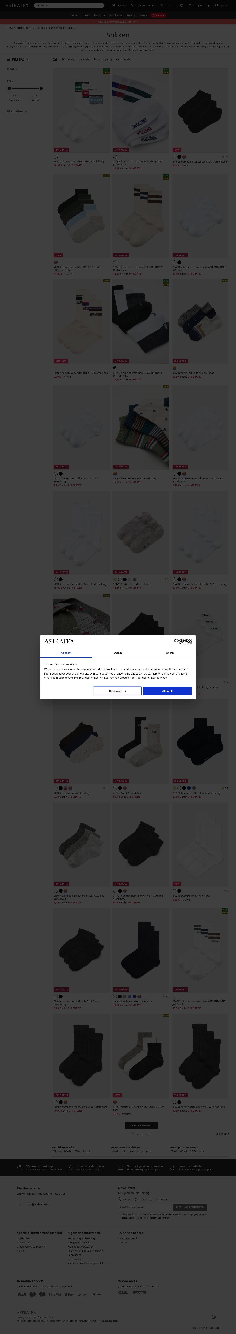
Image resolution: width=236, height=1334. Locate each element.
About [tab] (170, 652)
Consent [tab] (66, 652)
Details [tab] (118, 652)
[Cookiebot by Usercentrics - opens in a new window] (177, 641)
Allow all (167, 690)
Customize (115, 690)
